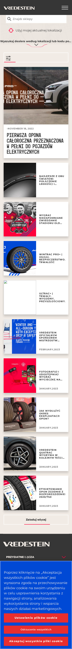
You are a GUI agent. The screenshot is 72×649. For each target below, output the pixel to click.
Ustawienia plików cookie (36, 617)
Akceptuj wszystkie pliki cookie (36, 641)
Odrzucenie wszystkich (36, 629)
